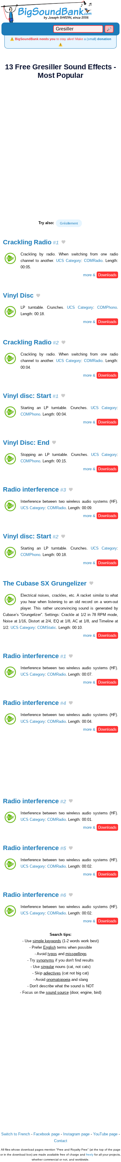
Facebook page (46, 1134)
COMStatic (46, 627)
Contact (60, 1141)
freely (89, 1154)
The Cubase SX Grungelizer (45, 583)
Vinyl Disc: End (26, 442)
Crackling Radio (31, 242)
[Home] (60, 11)
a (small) (97, 39)
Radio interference (34, 489)
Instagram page (76, 1134)
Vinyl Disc (18, 295)
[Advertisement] (60, 149)
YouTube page (105, 1134)
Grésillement (69, 223)
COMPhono (107, 307)
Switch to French (15, 1134)
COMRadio (93, 260)
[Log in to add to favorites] (63, 242)
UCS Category (68, 260)
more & (100, 275)
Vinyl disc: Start (30, 395)
